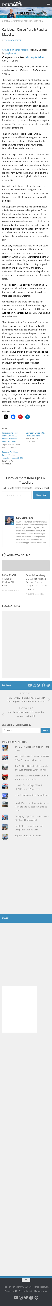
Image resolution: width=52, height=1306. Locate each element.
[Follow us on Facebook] (43, 685)
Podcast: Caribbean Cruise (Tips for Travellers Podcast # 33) (12, 455)
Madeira (38, 21)
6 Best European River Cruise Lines (31, 795)
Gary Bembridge (13, 40)
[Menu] (48, 3)
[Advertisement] (26, 882)
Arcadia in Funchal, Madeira (15, 49)
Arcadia (6, 21)
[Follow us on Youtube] (29, 685)
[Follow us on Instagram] (34, 685)
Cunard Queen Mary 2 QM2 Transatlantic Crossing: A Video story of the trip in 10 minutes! (36, 582)
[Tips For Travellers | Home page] (15, 3)
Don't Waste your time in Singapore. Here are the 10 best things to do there (32, 807)
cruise (28, 21)
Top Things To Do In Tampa (28, 835)
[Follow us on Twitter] (39, 685)
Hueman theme (40, 1291)
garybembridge (12, 53)
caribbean (17, 21)
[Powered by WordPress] (16, 1291)
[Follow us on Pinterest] (48, 685)
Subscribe (41, 495)
